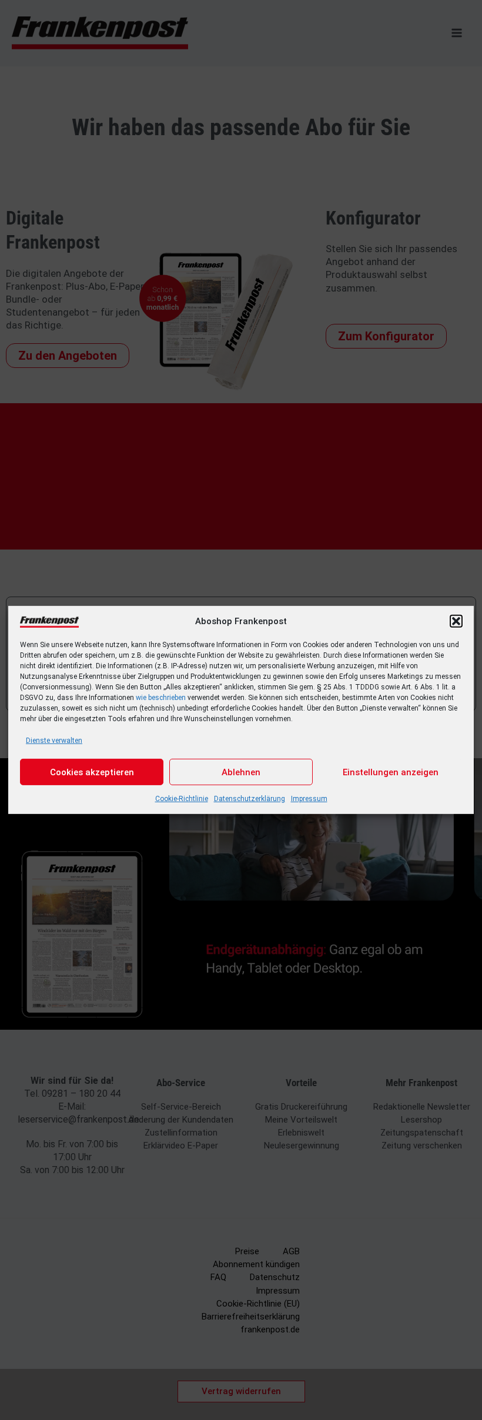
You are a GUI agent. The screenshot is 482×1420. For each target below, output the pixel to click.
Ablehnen (241, 772)
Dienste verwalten (54, 740)
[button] (456, 621)
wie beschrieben (161, 698)
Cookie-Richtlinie (181, 799)
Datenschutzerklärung (249, 799)
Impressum (309, 799)
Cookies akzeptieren (92, 772)
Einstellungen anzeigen (391, 772)
